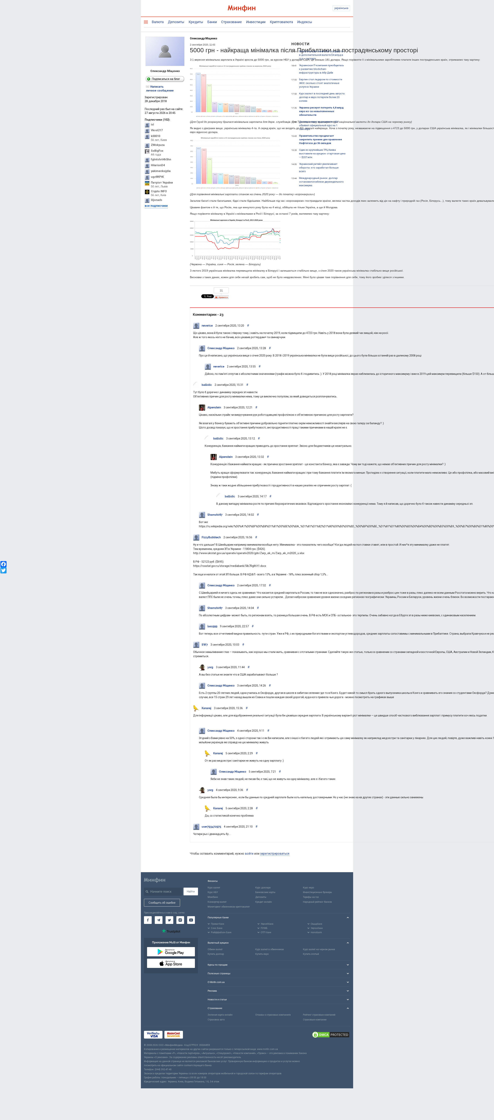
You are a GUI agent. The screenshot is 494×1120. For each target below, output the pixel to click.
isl (152, 124)
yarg (210, 667)
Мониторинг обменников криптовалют (229, 906)
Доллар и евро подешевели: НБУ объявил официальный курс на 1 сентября (319, 125)
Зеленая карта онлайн (220, 1014)
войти (249, 853)
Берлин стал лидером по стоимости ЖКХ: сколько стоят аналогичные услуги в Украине (320, 83)
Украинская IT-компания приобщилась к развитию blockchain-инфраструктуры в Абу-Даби (321, 69)
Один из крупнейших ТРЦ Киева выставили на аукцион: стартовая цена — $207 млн (322, 153)
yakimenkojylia (161, 171)
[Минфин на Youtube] (191, 920)
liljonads (156, 200)
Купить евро (262, 954)
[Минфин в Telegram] (158, 920)
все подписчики (156, 205)
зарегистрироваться (274, 853)
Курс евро (308, 887)
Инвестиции (256, 22)
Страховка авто (216, 1019)
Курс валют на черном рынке (319, 949)
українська (341, 8)
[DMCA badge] (330, 1035)
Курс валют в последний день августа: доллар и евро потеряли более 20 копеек (322, 97)
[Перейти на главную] (247, 8)
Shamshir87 (214, 514)
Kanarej (206, 708)
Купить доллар (216, 954)
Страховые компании (315, 1019)
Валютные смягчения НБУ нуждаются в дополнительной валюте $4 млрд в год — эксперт (321, 55)
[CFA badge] (193, 1035)
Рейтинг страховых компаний (319, 1014)
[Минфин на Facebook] (148, 920)
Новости (300, 44)
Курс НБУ (213, 892)
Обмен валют (215, 949)
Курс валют (214, 887)
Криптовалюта (281, 22)
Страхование (231, 22)
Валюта (158, 22)
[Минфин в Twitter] (169, 920)
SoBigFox (157, 150)
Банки (212, 22)
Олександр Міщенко (203, 38)
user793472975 (211, 826)
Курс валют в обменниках (269, 949)
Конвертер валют (217, 902)
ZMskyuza (158, 145)
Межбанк (213, 897)
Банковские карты (265, 892)
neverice (207, 325)
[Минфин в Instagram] (180, 920)
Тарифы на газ (311, 897)
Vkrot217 (157, 130)
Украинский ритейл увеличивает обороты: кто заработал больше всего (318, 168)
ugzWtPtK (157, 177)
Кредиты (196, 22)
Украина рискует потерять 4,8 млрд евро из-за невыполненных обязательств (321, 111)
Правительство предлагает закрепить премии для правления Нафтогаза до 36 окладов (320, 139)
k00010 (155, 136)
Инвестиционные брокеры (317, 892)
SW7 (205, 644)
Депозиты (176, 22)
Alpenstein (214, 407)
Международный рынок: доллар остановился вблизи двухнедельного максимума (321, 182)
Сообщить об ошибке (162, 902)
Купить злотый (311, 954)
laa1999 (212, 626)
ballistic (207, 384)
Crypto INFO (159, 191)
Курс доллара (263, 887)
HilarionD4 (158, 165)
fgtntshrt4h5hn (161, 159)
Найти (191, 891)
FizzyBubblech (211, 537)
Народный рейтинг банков (317, 902)
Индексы (304, 22)
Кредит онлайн (263, 902)
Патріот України (162, 182)
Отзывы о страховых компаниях (273, 1014)
